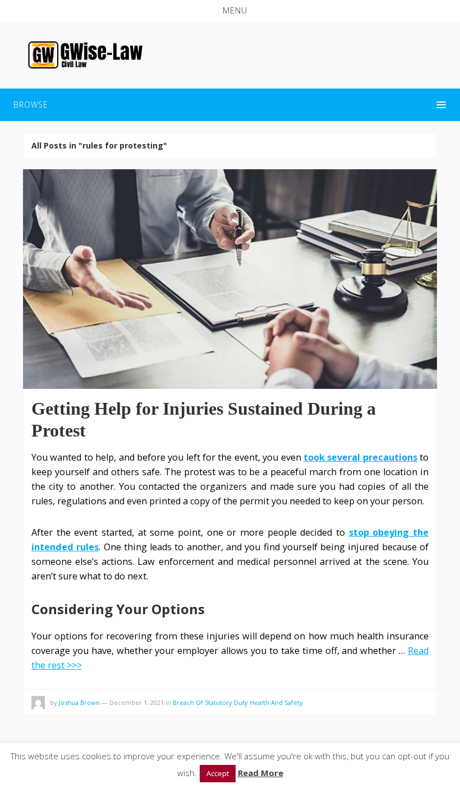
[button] (230, 10)
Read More (260, 772)
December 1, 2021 (136, 702)
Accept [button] (217, 773)
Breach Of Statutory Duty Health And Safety (238, 702)
